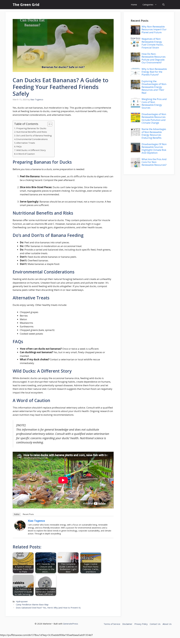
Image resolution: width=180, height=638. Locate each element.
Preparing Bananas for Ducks (31, 128)
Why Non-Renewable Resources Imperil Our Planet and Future (154, 29)
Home (134, 4)
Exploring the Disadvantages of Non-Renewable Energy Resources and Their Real (154, 87)
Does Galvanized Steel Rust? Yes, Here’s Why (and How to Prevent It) (48, 607)
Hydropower (22, 601)
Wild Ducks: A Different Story (31, 150)
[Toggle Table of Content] (48, 124)
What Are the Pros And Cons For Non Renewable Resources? (154, 162)
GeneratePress (70, 623)
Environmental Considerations (32, 139)
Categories (148, 4)
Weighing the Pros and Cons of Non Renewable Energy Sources (154, 103)
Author (16, 514)
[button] (163, 4)
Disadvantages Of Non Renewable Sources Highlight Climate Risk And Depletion (154, 148)
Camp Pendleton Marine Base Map (32, 604)
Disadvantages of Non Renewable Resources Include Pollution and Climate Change (154, 118)
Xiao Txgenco (36, 520)
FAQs (19, 146)
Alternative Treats (25, 142)
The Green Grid (26, 4)
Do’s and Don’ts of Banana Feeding (34, 135)
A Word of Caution (25, 153)
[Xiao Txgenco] (20, 529)
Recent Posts (28, 514)
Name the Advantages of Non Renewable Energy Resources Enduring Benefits (154, 133)
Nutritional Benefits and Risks (31, 131)
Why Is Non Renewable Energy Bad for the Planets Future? (154, 71)
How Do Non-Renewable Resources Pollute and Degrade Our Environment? (154, 58)
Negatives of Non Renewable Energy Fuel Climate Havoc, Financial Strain (153, 43)
